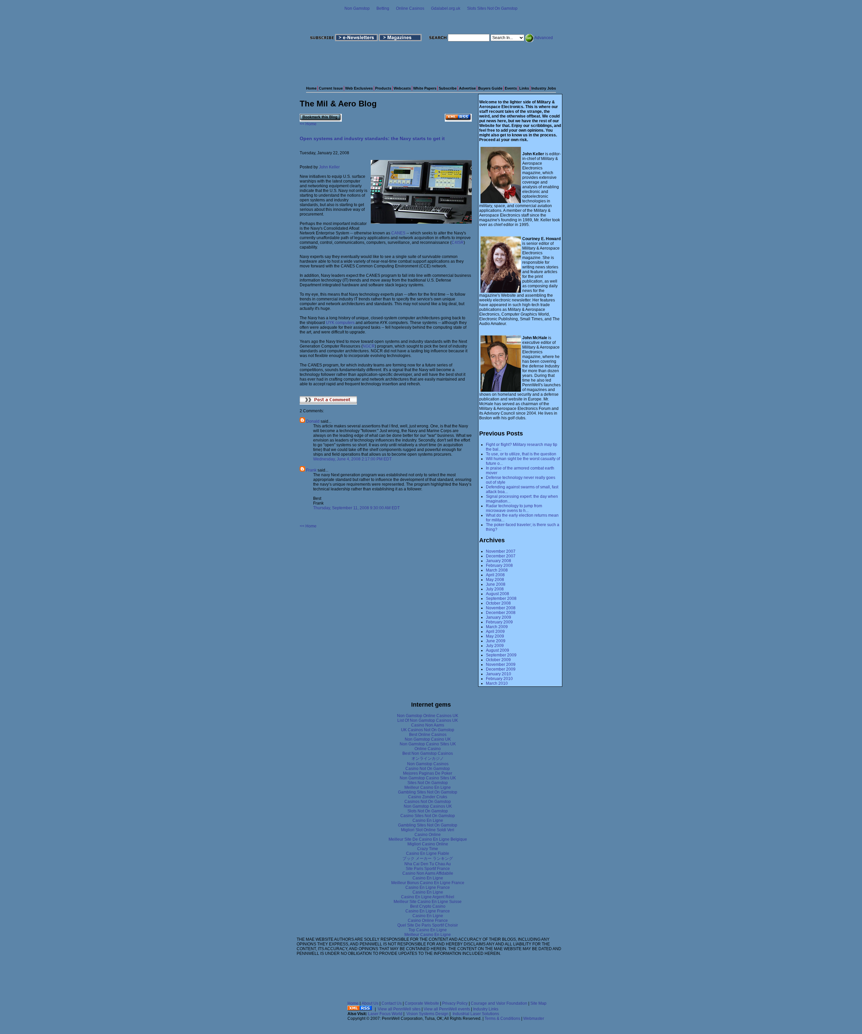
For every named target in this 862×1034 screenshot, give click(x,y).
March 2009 (497, 626)
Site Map (538, 1003)
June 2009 (495, 641)
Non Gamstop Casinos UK (428, 806)
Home (311, 88)
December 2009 (501, 669)
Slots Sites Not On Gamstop (492, 8)
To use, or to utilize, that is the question (521, 454)
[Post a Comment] (328, 403)
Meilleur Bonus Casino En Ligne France (427, 882)
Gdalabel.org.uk (445, 8)
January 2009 (498, 617)
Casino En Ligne (427, 820)
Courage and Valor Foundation (499, 1003)
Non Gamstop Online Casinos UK (427, 715)
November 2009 (501, 664)
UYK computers (340, 322)
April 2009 (495, 631)
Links (524, 88)
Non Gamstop (357, 8)
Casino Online (428, 834)
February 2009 (499, 622)
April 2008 (495, 575)
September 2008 (501, 598)
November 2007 (501, 551)
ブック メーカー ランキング (427, 858)
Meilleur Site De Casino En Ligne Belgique (428, 839)
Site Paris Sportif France (428, 868)
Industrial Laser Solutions (476, 1013)
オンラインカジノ (427, 758)
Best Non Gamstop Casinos (427, 753)
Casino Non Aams (427, 725)
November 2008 (501, 608)
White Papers (424, 88)
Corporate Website (422, 1003)
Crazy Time (427, 848)
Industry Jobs (543, 88)
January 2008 (498, 560)
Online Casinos (410, 8)
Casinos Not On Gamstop (427, 801)
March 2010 (497, 683)
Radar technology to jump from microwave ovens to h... (514, 508)
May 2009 (495, 636)
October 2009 (498, 659)
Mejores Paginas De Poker (427, 773)
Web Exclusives (359, 88)
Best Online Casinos (427, 734)
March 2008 (497, 570)
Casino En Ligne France (427, 887)
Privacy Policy (455, 1003)
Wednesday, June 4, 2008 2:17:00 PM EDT (352, 459)
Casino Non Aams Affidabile (427, 873)
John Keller (329, 167)
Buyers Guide (490, 88)
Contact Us (392, 1003)
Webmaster (533, 1018)
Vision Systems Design (427, 1013)
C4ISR (458, 242)
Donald (313, 421)
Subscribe (448, 88)
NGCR (369, 346)
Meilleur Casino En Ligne (427, 787)
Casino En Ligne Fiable (427, 853)
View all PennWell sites (399, 1009)
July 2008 (495, 589)
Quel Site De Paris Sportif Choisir (427, 925)
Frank (311, 470)
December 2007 (501, 556)
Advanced (543, 37)
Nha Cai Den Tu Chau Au (427, 864)
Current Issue (331, 88)
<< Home (308, 124)
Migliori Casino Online (427, 844)
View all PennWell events (447, 1009)
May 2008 (495, 579)
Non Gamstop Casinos (428, 764)
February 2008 (499, 565)
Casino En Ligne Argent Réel (427, 897)
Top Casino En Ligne (427, 930)
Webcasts (402, 88)
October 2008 (498, 603)
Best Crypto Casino (427, 906)
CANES (398, 233)
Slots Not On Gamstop (427, 811)
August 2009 (497, 650)
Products (383, 88)
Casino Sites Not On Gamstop (427, 815)
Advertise (467, 88)
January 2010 (498, 674)
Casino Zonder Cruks (427, 797)
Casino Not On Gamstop (427, 768)
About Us (370, 1003)
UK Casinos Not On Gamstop (427, 730)
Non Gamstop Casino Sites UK (428, 744)
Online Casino (428, 748)
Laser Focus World (385, 1013)
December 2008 (501, 612)
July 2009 (495, 645)
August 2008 (497, 593)
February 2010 (499, 678)
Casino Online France (428, 920)
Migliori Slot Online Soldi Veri (427, 830)
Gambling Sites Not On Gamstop (427, 792)
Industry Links (485, 1009)
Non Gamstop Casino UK (428, 739)
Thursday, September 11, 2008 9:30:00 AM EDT (356, 508)
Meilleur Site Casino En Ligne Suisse (428, 901)
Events (511, 88)
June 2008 (495, 584)
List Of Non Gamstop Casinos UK (427, 720)
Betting (382, 8)
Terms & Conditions (502, 1018)
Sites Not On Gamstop (427, 782)
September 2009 (501, 655)
